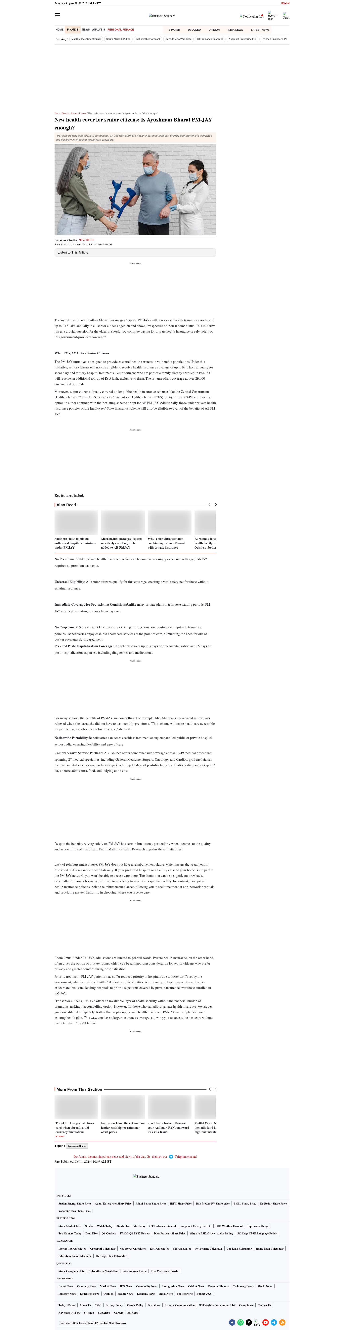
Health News (125, 1293)
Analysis (98, 29)
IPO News (126, 1286)
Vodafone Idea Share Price (75, 1211)
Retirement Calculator (208, 1248)
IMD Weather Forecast (229, 1226)
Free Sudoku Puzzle (134, 1271)
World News (265, 1286)
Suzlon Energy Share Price (75, 1203)
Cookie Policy (135, 1305)
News (86, 29)
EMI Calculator (159, 1248)
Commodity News (146, 1286)
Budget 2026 (204, 1293)
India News (235, 29)
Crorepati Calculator (102, 1248)
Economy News (146, 1293)
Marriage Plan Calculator (111, 1256)
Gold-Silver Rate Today (131, 1226)
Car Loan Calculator (239, 1248)
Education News (89, 1293)
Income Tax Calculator (72, 1248)
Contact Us (264, 1305)
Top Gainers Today (70, 1233)
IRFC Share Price (181, 1203)
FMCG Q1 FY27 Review (135, 1233)
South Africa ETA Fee (118, 39)
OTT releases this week (210, 39)
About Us (85, 1305)
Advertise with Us (69, 1312)
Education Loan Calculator (75, 1256)
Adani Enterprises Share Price (113, 1203)
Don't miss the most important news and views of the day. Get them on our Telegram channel (135, 1156)
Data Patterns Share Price (169, 1233)
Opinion (214, 29)
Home (60, 29)
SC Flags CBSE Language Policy (257, 1233)
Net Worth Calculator (133, 1248)
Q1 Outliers (109, 1233)
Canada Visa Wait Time (178, 39)
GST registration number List (217, 1305)
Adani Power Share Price (151, 1203)
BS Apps (132, 1312)
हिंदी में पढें (285, 3)
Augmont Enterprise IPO (242, 39)
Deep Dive (91, 1233)
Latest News (260, 29)
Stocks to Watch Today (99, 1226)
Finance (72, 29)
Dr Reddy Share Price (273, 1203)
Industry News (67, 1293)
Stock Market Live (70, 1226)
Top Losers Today (257, 1226)
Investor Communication (180, 1305)
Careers (118, 1312)
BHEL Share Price (245, 1203)
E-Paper (174, 29)
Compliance (246, 1305)
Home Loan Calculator (269, 1248)
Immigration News (173, 1286)
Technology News (243, 1286)
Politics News (185, 1293)
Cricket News (196, 1286)
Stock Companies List (72, 1271)
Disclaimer (154, 1305)
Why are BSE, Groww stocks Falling (211, 1233)
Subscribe (104, 1312)
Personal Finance (121, 29)
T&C (98, 1305)
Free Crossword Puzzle (164, 1271)
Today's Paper (67, 1305)
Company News (86, 1286)
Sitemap (89, 1312)
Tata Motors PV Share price (213, 1203)
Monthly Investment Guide (86, 39)
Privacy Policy (114, 1305)
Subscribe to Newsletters (103, 1271)
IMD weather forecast (148, 39)
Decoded (194, 29)
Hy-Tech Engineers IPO (275, 39)
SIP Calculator (182, 1248)
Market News (108, 1286)
